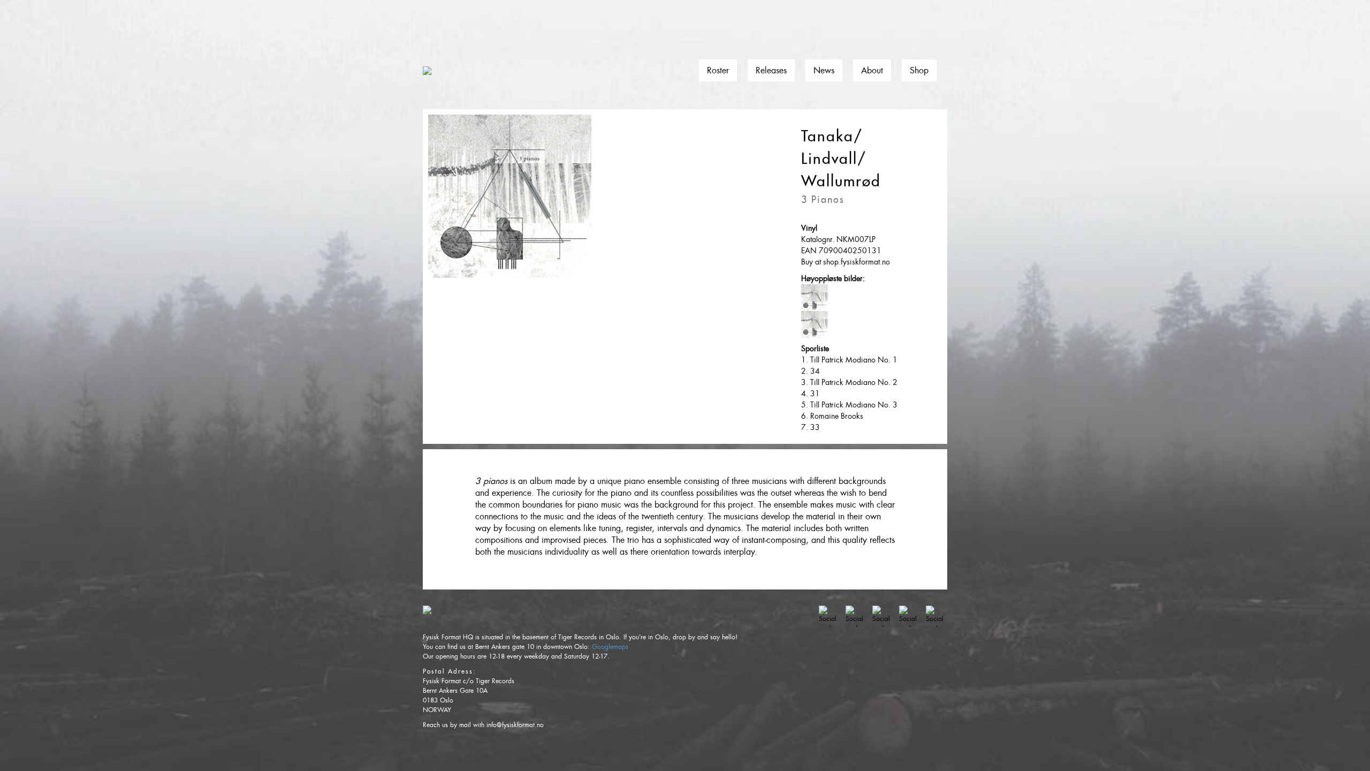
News (823, 70)
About (872, 70)
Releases (771, 70)
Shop (919, 70)
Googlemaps (610, 646)
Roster (718, 70)
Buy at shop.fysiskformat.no (845, 262)
